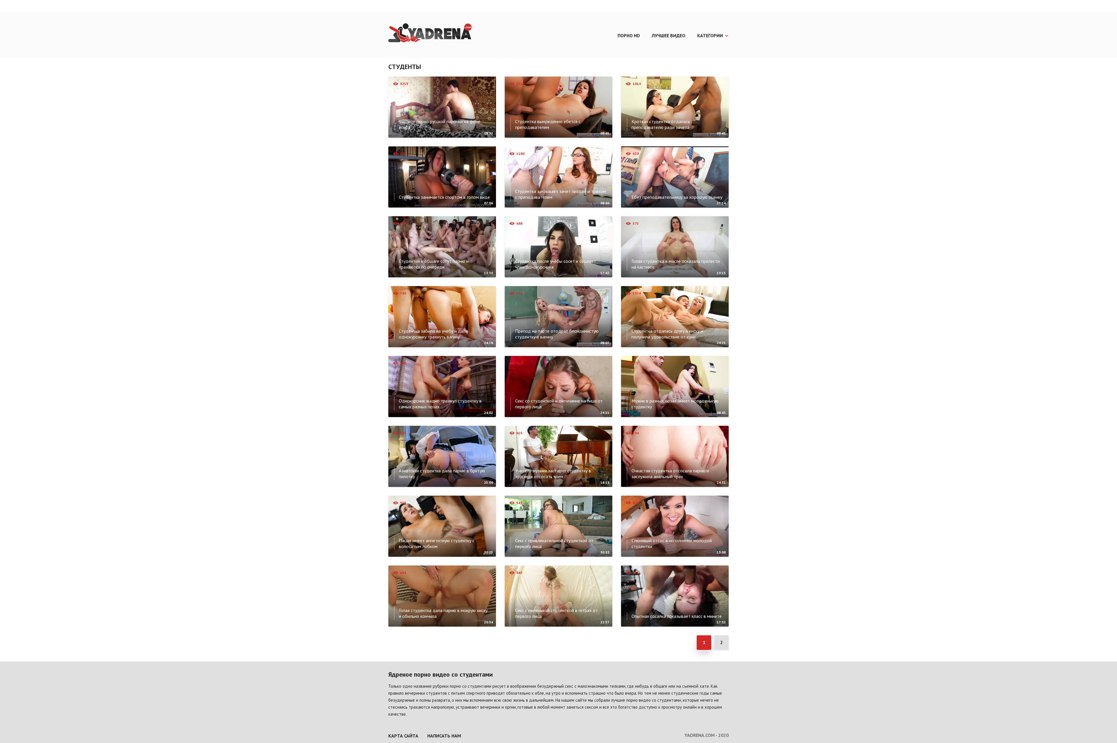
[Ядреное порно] (430, 33)
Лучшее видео (668, 35)
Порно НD (629, 35)
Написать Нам (444, 736)
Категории (710, 35)
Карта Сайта (403, 736)
